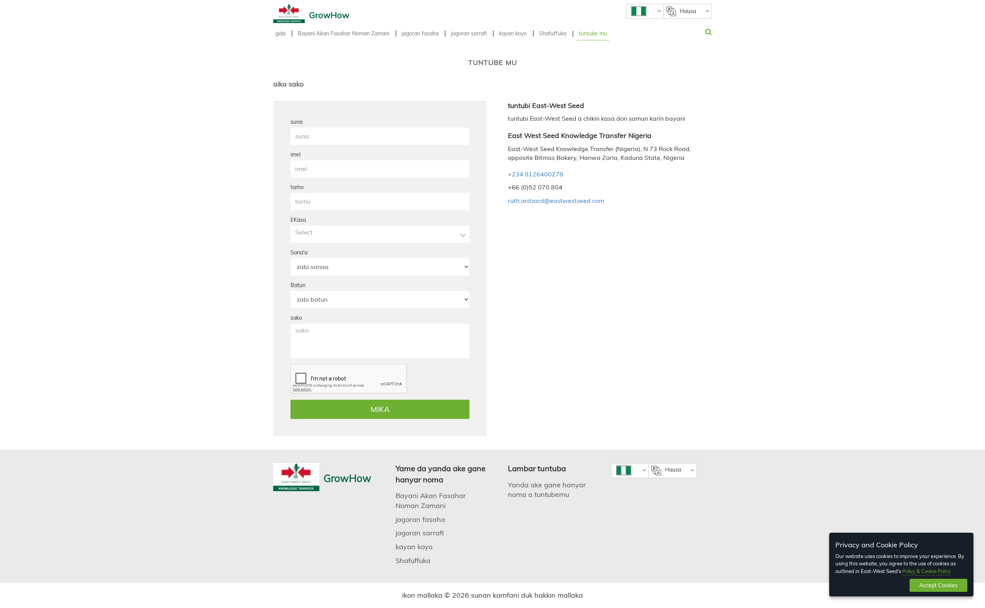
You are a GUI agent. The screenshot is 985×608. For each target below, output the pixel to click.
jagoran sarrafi (469, 33)
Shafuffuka (552, 33)
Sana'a (298, 252)
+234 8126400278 (535, 174)
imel (295, 154)
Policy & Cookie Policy (926, 571)
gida (280, 33)
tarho (297, 187)
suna (296, 121)
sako (296, 317)
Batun (298, 285)
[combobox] (644, 11)
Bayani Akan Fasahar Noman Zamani (343, 33)
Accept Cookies (938, 585)
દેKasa (298, 219)
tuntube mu (593, 33)
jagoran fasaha (420, 33)
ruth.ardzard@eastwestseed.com (556, 200)
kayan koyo (513, 33)
